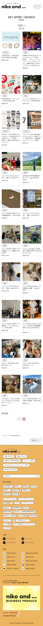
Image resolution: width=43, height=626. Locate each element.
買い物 (10, 469)
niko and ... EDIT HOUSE (10, 612)
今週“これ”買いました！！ (21, 520)
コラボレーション (27, 503)
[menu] (37, 6)
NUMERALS (17, 507)
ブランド (29, 460)
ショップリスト (30, 542)
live (25, 486)
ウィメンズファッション (26, 499)
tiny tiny (25, 507)
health (15, 490)
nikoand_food (11, 561)
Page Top (34, 440)
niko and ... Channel (12, 568)
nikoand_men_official (31, 553)
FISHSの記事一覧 (15, 435)
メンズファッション (10, 499)
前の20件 (5, 413)
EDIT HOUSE (33, 515)
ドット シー (28, 538)
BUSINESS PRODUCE (9, 616)
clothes (7, 486)
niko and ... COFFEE (10, 515)
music (6, 494)
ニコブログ (7, 528)
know (6, 490)
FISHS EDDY (7, 511)
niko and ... (7, 507)
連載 (21, 456)
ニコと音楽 (7, 524)
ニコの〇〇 (7, 520)
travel (25, 490)
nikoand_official (11, 553)
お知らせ (12, 460)
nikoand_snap (11, 557)
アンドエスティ (11, 538)
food (17, 486)
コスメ (17, 503)
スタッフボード (11, 542)
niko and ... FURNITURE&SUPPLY (24, 511)
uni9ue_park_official (31, 561)
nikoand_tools (29, 557)
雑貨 (5, 503)
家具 (10, 503)
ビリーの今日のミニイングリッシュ (24, 524)
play (33, 486)
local (15, 494)
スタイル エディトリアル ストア (16, 465)
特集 (9, 456)
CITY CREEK (22, 515)
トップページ (5, 435)
